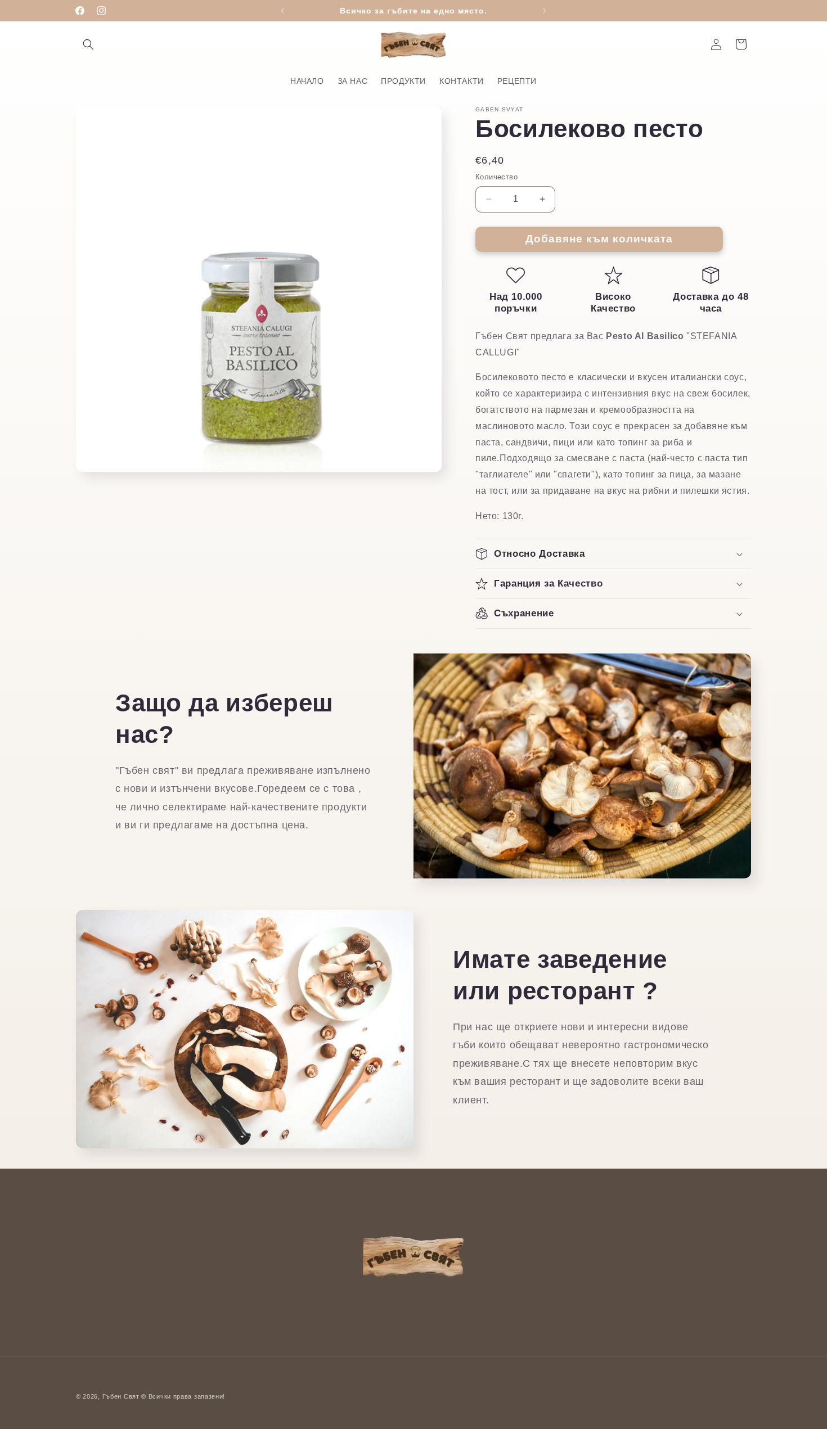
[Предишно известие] (282, 10)
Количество (496, 177)
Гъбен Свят (121, 1396)
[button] (88, 44)
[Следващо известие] (544, 10)
